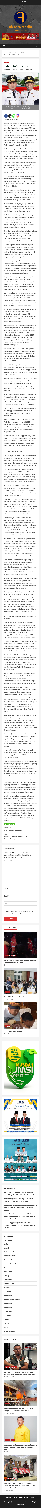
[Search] (36, 46)
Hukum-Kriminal (10, 1264)
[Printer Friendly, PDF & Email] (9, 824)
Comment (8, 861)
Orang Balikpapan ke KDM (20, 1015)
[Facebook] (6, 116)
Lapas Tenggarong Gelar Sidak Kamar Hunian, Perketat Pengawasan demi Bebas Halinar (19, 1225)
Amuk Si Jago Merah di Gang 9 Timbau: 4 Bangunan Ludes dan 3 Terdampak (20, 1393)
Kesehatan (8, 1272)
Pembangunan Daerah (12, 1299)
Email (6, 896)
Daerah (8, 955)
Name (6, 888)
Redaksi (8, 1497)
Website (7, 904)
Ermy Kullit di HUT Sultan (13, 829)
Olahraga (7, 1291)
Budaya (6, 1244)
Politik (6, 1323)
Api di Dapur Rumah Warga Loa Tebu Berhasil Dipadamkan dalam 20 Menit (20, 945)
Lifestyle (7, 1276)
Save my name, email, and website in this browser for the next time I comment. (19, 912)
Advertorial (8, 1240)
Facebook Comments (25, 852)
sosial (6, 1327)
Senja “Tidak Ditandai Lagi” (20, 981)
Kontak (15, 1497)
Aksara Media (20, 26)
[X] (10, 116)
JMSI (5, 1268)
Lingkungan (8, 1280)
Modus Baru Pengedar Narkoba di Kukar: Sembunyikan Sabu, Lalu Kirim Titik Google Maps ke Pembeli (19, 1216)
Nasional (7, 1287)
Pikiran (6, 62)
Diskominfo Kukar (10, 1252)
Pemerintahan (9, 1307)
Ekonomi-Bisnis (9, 1260)
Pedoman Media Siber (26, 1497)
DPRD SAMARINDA (10, 1256)
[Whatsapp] (13, 116)
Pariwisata (8, 1295)
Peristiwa (7, 1315)
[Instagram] (17, 116)
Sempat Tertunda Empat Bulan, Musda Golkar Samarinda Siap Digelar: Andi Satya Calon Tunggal (20, 1207)
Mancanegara (9, 1283)
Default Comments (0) (10, 852)
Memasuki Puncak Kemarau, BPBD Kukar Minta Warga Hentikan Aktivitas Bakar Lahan (20, 1356)
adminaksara (8, 69)
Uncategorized (9, 1331)
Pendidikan (8, 1311)
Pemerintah (8, 1303)
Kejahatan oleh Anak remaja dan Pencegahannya (15, 836)
